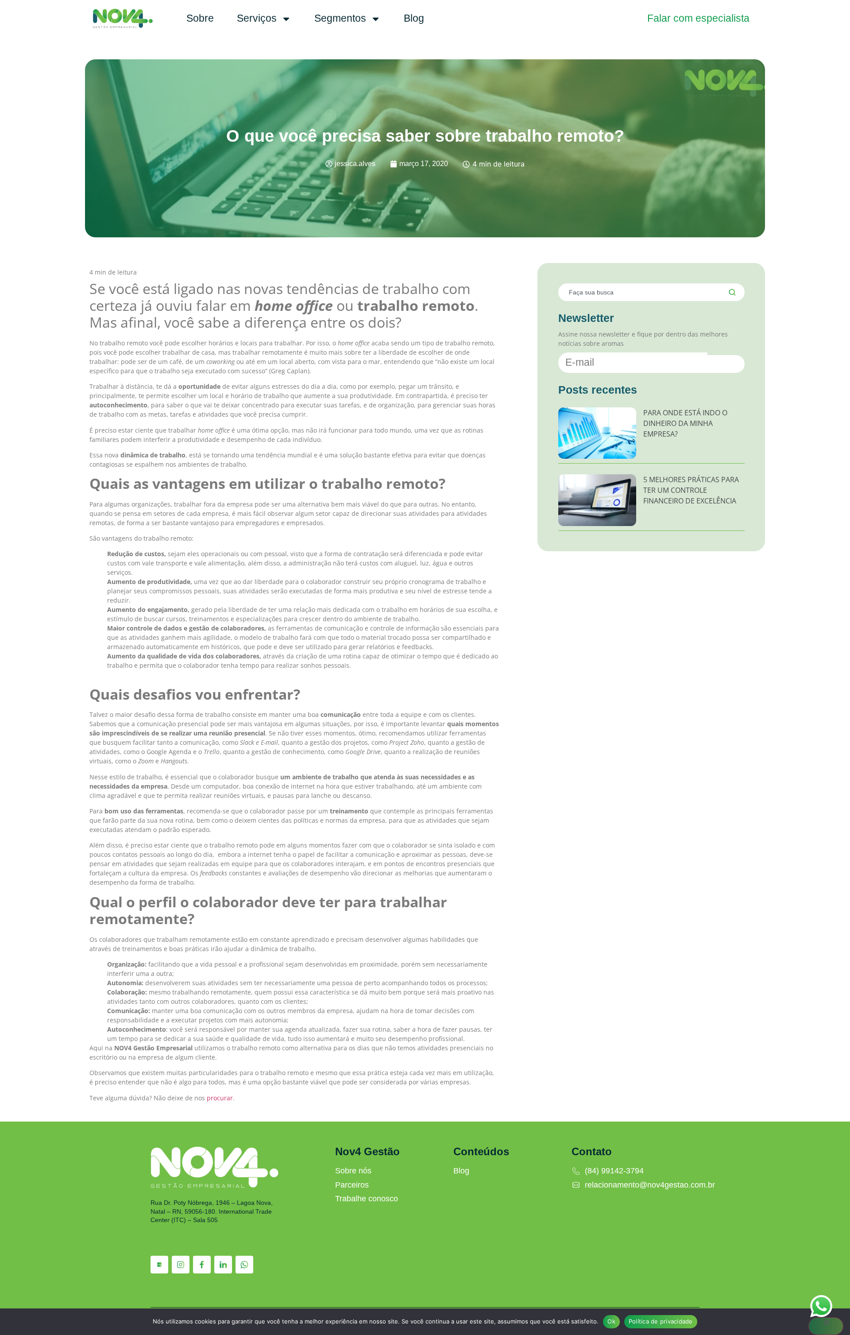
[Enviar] (726, 364)
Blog (414, 18)
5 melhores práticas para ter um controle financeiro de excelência (691, 490)
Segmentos (340, 18)
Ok (611, 1321)
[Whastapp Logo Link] (244, 1264)
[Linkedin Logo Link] (223, 1264)
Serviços (257, 18)
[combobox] (637, 292)
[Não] (825, 1326)
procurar (220, 1098)
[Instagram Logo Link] (180, 1264)
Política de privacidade (661, 1321)
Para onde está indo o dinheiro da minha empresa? (685, 423)
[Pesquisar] (731, 292)
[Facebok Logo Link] (202, 1264)
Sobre (200, 18)
